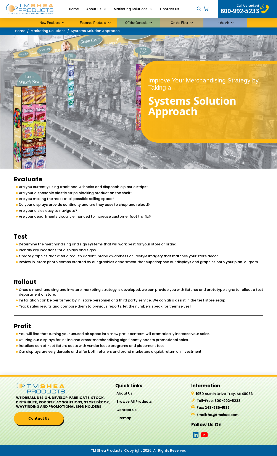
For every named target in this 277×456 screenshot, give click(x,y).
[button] (199, 9)
